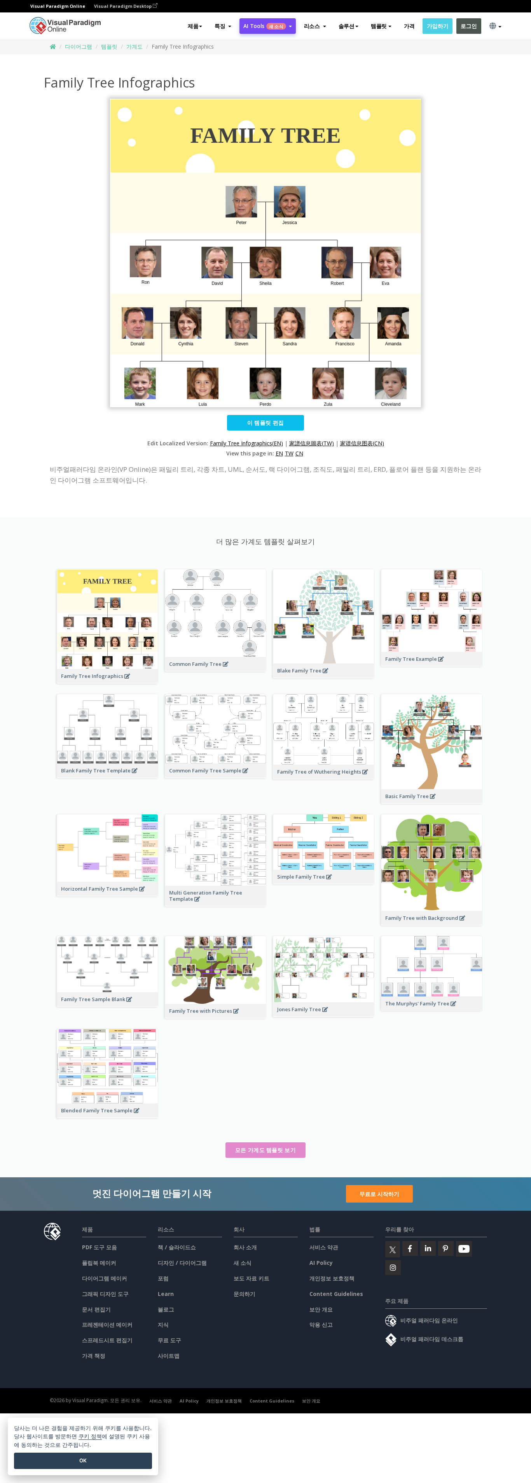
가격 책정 (93, 1355)
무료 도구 (169, 1340)
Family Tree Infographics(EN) (246, 443)
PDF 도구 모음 (99, 1247)
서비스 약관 (323, 1247)
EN (279, 453)
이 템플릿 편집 (265, 422)
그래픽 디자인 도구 (105, 1293)
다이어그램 (78, 46)
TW (289, 453)
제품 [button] (193, 26)
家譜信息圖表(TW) (311, 443)
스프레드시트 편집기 (107, 1340)
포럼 (163, 1278)
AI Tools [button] (263, 26)
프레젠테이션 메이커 (107, 1324)
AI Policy (321, 1262)
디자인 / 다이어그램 (182, 1262)
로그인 (469, 26)
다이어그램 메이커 (104, 1278)
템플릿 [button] (379, 26)
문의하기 (244, 1293)
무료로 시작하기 (379, 1194)
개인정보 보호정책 (332, 1278)
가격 (409, 26)
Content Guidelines (336, 1293)
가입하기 (437, 26)
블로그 (166, 1309)
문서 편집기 (96, 1309)
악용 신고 (321, 1324)
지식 (163, 1324)
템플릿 (109, 46)
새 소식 (243, 1262)
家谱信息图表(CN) (362, 443)
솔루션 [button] (347, 26)
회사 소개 (245, 1247)
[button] (223, 26)
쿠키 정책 (90, 1436)
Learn (166, 1293)
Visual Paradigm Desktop (123, 6)
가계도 (134, 46)
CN (299, 453)
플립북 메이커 (99, 1262)
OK (83, 1460)
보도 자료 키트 (251, 1278)
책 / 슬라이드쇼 (177, 1247)
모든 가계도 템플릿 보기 (265, 1150)
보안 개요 (321, 1309)
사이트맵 (169, 1355)
